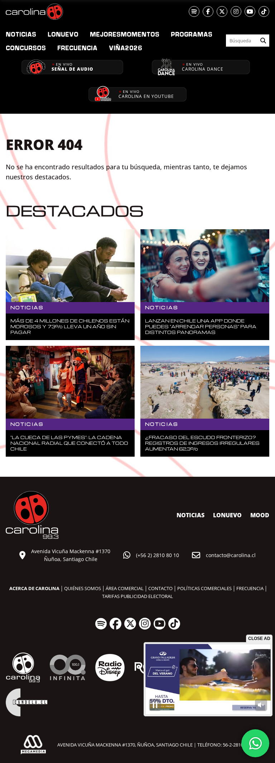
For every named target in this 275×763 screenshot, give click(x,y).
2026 (125, 47)
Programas (191, 34)
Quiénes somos (82, 588)
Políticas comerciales (204, 588)
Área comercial (125, 588)
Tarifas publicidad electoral (137, 596)
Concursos (26, 47)
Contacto (160, 588)
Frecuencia (77, 47)
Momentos (124, 34)
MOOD (259, 515)
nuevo (63, 34)
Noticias (21, 34)
